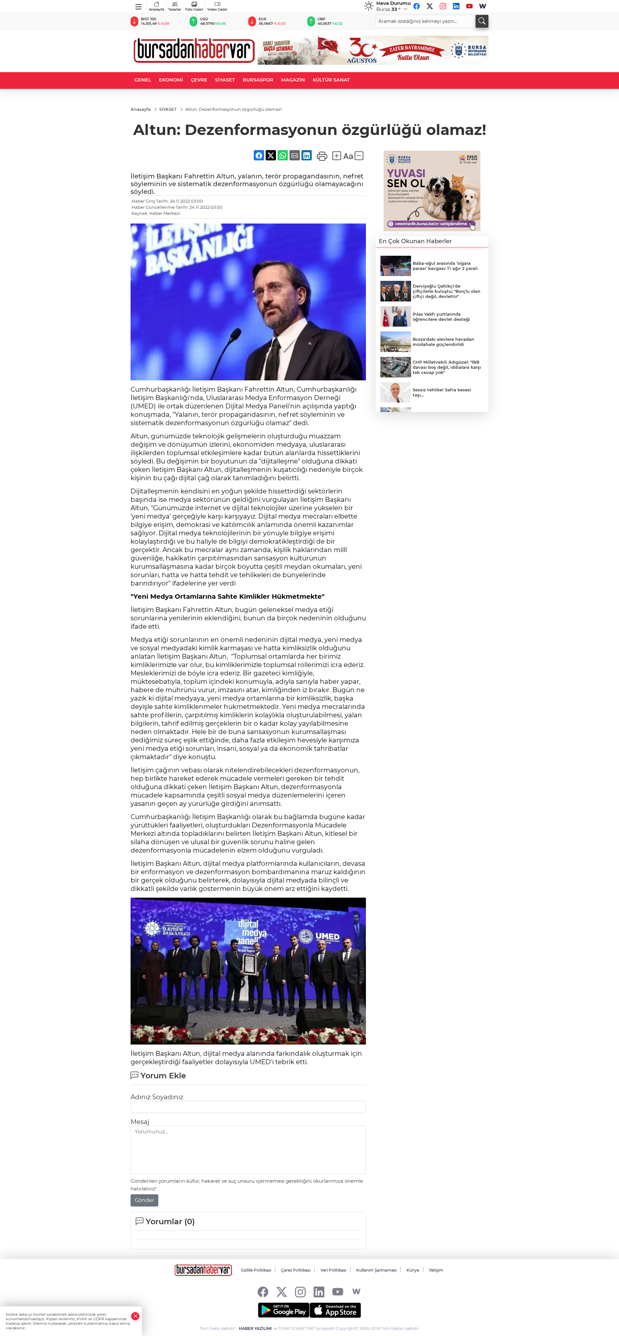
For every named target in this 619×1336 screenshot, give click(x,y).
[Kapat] (135, 1316)
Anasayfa (156, 9)
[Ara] (482, 21)
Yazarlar (174, 9)
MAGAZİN (293, 80)
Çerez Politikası (295, 1270)
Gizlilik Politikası (256, 1270)
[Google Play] (284, 1310)
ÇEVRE (199, 80)
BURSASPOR (258, 80)
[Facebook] (416, 6)
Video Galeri (217, 9)
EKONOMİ (171, 80)
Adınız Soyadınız (157, 1097)
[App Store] (335, 1310)
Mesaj (140, 1122)
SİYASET (225, 80)
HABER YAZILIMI (255, 1328)
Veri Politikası (333, 1270)
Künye (413, 1270)
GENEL (142, 80)
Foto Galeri (194, 9)
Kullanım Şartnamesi (376, 1270)
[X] (430, 6)
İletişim (436, 1270)
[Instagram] (443, 6)
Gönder (144, 1200)
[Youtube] (469, 6)
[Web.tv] (482, 6)
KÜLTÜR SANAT (331, 80)
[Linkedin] (456, 6)
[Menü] (139, 5)
